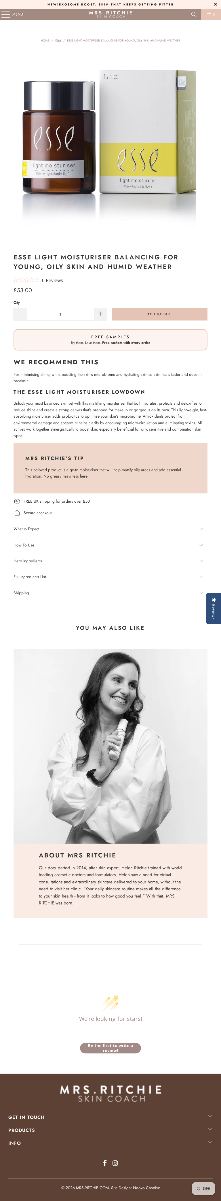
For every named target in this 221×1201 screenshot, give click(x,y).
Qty (17, 302)
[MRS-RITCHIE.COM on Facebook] (105, 1163)
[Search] (193, 14)
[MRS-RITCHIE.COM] (110, 14)
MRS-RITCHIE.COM (92, 1188)
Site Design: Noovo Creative (135, 1188)
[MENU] (3, 14)
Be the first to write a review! (110, 1048)
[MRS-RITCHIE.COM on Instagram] (115, 1163)
